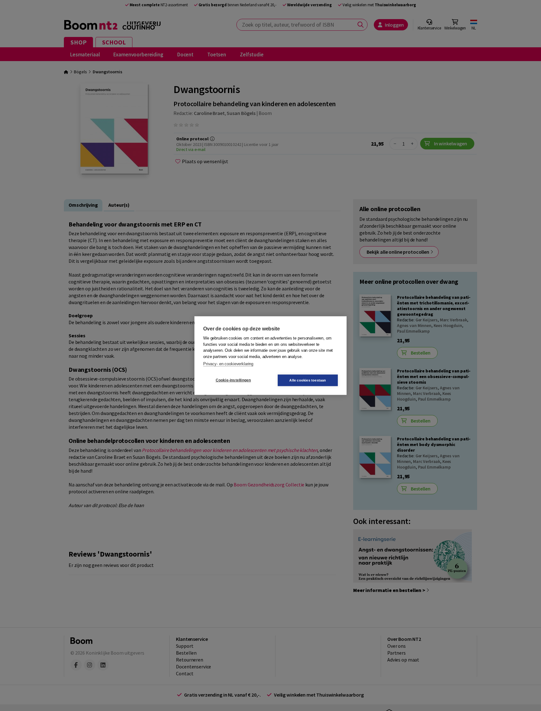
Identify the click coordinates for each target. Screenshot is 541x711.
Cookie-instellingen (233, 380)
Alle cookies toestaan (307, 380)
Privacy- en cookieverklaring (228, 363)
